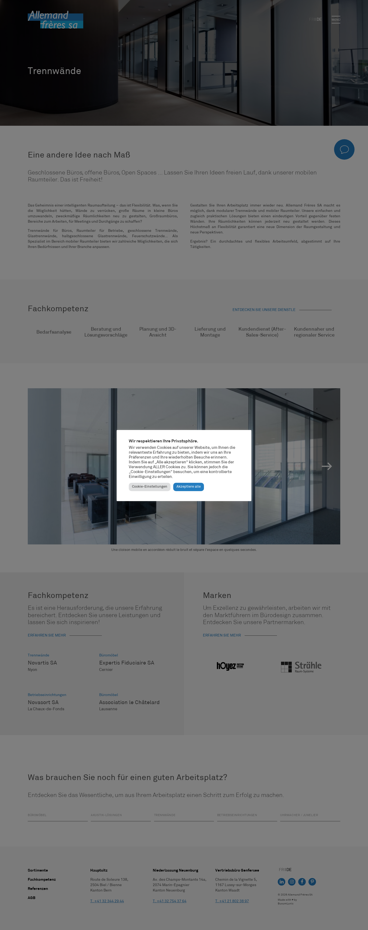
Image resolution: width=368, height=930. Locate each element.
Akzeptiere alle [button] (188, 486)
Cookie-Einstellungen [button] (149, 486)
